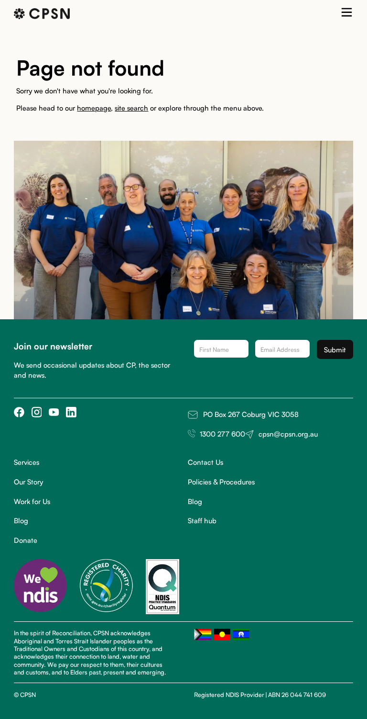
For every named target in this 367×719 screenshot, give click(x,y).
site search (131, 107)
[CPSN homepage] (42, 13)
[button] (347, 14)
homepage (94, 107)
